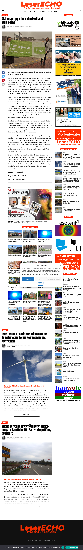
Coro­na (50, 11)
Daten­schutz (41, 283)
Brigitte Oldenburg (26, 221)
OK (63, 547)
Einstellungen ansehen (54, 279)
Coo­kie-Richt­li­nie (41, 282)
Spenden (11, 222)
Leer (45, 221)
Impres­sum (40, 285)
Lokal (30, 11)
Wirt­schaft (43, 11)
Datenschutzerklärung (72, 547)
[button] (60, 265)
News (25, 11)
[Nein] (81, 547)
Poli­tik (35, 11)
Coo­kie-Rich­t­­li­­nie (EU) (49, 540)
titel (16, 222)
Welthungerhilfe (24, 222)
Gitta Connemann (38, 221)
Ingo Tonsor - (12, 27)
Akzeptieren (28, 279)
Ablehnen (40, 279)
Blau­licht (56, 11)
